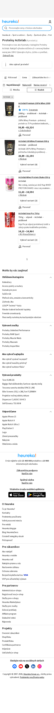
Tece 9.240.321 (8, 380)
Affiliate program (9, 613)
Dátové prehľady (9, 610)
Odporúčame (9, 411)
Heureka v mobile (9, 555)
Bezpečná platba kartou (12, 575)
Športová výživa (40, 35)
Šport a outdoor (18, 35)
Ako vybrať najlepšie (13, 354)
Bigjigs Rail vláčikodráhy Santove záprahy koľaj (22, 384)
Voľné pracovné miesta (12, 520)
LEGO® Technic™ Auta (11, 305)
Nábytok (6, 440)
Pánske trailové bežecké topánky (16, 309)
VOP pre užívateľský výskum (14, 579)
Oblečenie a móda (9, 443)
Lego (4, 432)
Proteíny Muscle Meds (11, 338)
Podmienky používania (11, 516)
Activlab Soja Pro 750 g (28, 213)
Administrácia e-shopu (11, 590)
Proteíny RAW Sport (11, 334)
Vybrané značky (10, 325)
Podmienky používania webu (32, 677)
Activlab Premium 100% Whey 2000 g (34, 105)
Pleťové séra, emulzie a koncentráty (17, 297)
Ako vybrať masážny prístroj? (14, 363)
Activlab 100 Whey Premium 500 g (33, 141)
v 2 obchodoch (24, 130)
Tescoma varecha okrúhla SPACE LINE (18, 387)
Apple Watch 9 (8, 420)
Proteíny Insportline (11, 346)
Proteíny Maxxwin (10, 342)
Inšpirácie (6, 648)
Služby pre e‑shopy (10, 598)
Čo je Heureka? (8, 509)
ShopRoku (6, 637)
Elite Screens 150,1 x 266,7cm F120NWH (19, 391)
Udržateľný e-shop (10, 652)
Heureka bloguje (9, 528)
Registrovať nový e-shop (12, 594)
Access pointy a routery (12, 286)
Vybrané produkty (11, 375)
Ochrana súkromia (9, 571)
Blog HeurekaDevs (10, 532)
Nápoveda (6, 621)
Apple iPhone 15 (9, 416)
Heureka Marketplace (11, 602)
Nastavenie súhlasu (10, 567)
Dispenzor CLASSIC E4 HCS (14, 399)
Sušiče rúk (6, 293)
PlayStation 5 (8, 428)
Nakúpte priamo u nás (11, 563)
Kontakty (6, 512)
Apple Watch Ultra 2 (10, 424)
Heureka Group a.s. (31, 674)
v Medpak (22, 159)
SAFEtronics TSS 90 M (11, 403)
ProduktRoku (8, 641)
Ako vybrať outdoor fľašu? (13, 367)
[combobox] (27, 28)
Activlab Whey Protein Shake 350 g (34, 177)
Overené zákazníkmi (10, 633)
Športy (29, 35)
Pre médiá (6, 524)
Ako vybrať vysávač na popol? (14, 359)
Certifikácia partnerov (11, 645)
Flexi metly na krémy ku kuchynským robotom (21, 317)
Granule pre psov (9, 290)
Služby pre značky (9, 606)
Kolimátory (6, 282)
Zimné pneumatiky (10, 436)
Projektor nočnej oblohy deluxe (15, 395)
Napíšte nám (27, 473)
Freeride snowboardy (11, 313)
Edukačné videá (9, 617)
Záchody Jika (7, 301)
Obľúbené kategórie (13, 277)
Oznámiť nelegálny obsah (13, 536)
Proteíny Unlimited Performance (16, 330)
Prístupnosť (7, 540)
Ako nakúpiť (7, 551)
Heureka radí (7, 559)
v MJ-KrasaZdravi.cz (27, 234)
